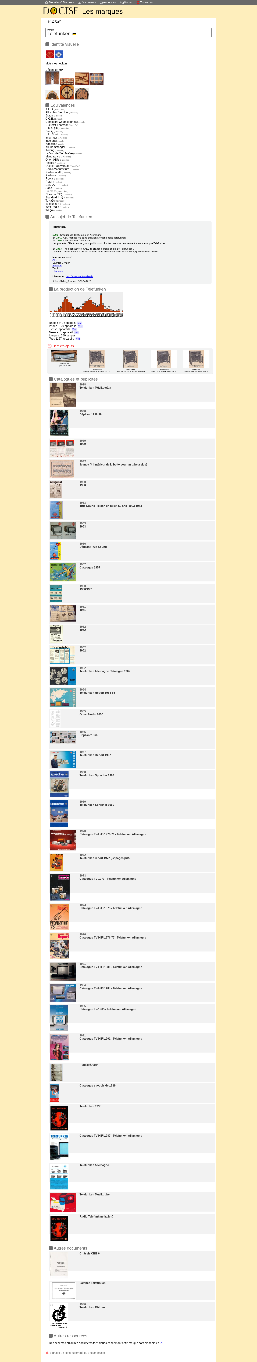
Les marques (102, 11)
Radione (55, 175)
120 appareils (70, 326)
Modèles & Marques (61, 2)
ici (161, 1343)
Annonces (109, 2)
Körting (54, 150)
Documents (88, 2)
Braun (54, 115)
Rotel (53, 181)
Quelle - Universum (62, 165)
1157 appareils (68, 338)
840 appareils (70, 322)
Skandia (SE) (58, 194)
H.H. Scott (56, 134)
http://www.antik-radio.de (79, 276)
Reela (54, 178)
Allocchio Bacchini (61, 112)
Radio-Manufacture (62, 169)
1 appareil (69, 332)
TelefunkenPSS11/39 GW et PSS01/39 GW (96, 370)
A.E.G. (55, 109)
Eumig (54, 131)
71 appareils (65, 329)
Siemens (56, 191)
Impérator (56, 137)
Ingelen (54, 140)
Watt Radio (57, 206)
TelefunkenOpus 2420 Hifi (64, 364)
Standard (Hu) (59, 197)
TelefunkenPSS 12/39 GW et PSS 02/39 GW (131, 370)
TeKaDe (55, 200)
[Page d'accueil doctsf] (60, 14)
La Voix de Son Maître (63, 153)
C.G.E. (54, 118)
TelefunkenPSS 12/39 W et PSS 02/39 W (163, 370)
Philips (55, 162)
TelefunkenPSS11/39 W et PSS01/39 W (196, 370)
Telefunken (57, 203)
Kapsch (55, 143)
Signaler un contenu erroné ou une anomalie (77, 1352)
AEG (55, 259)
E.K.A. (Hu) (57, 128)
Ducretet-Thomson (61, 124)
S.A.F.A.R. (56, 184)
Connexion (146, 2)
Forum (128, 2)
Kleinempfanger (60, 147)
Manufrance (58, 156)
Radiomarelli (58, 172)
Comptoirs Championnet (65, 121)
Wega (53, 210)
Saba (53, 188)
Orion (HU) (57, 159)
